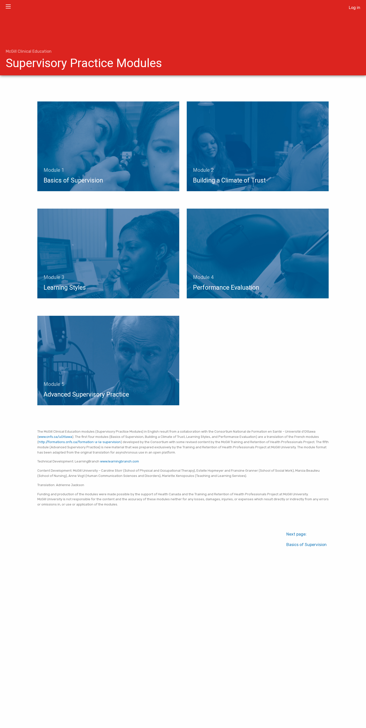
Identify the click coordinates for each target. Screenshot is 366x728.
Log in (354, 7)
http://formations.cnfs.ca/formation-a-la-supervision (80, 442)
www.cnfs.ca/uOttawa (55, 437)
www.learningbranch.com (119, 461)
